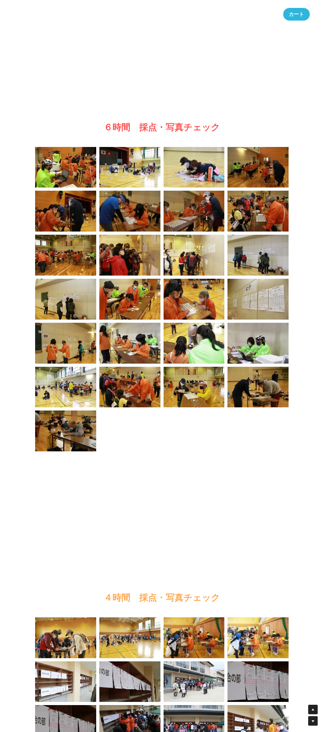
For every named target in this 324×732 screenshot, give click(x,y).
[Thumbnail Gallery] (65, 167)
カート (296, 14)
